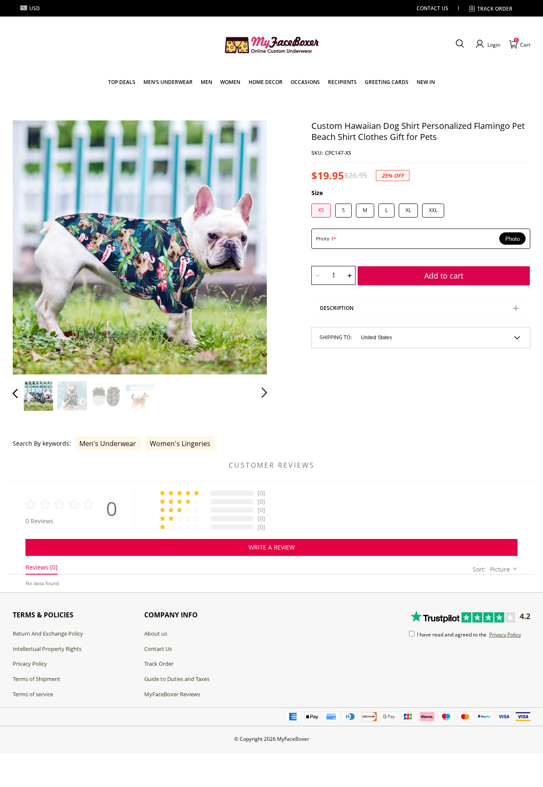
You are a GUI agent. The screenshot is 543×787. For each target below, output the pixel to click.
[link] (121, 82)
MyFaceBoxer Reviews (172, 694)
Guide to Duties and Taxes (177, 679)
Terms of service (33, 694)
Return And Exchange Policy (48, 633)
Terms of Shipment (36, 679)
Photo (512, 239)
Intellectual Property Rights (47, 649)
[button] (459, 44)
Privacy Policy (30, 663)
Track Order (494, 8)
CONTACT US (432, 8)
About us (155, 633)
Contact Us (158, 649)
